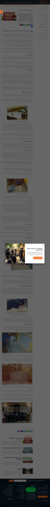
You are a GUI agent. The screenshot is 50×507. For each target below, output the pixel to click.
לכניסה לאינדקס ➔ (37, 257)
